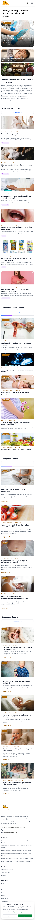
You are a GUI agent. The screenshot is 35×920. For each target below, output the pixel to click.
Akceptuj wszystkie (25, 915)
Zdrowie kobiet (7, 22)
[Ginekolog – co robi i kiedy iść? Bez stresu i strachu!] (17, 33)
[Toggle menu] (32, 3)
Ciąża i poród (5, 142)
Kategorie (4, 880)
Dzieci (3, 895)
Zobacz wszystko (17, 112)
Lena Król (3, 162)
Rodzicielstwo (5, 884)
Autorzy (4, 866)
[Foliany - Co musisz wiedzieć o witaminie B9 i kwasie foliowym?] (17, 69)
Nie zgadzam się (10, 915)
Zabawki (3, 887)
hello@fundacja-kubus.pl (10, 832)
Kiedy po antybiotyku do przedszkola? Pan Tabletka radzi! (16, 861)
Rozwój (4, 629)
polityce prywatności (17, 912)
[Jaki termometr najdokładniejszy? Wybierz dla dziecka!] (17, 55)
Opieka (4, 51)
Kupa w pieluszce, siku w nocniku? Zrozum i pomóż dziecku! (17, 858)
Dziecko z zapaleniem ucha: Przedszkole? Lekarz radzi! (16, 850)
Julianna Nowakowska (6, 193)
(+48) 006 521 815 (8, 830)
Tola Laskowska (5, 131)
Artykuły (4, 837)
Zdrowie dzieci (5, 901)
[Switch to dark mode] (27, 2)
